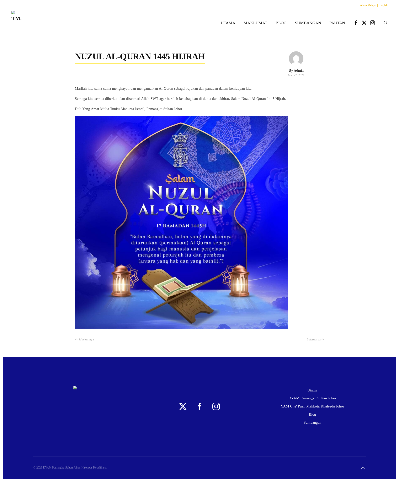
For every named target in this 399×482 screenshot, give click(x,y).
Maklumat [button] (255, 23)
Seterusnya (313, 339)
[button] (385, 23)
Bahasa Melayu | (368, 5)
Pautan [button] (337, 23)
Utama (228, 23)
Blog (281, 23)
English (383, 5)
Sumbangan (308, 23)
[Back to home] (16, 23)
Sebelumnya (86, 339)
